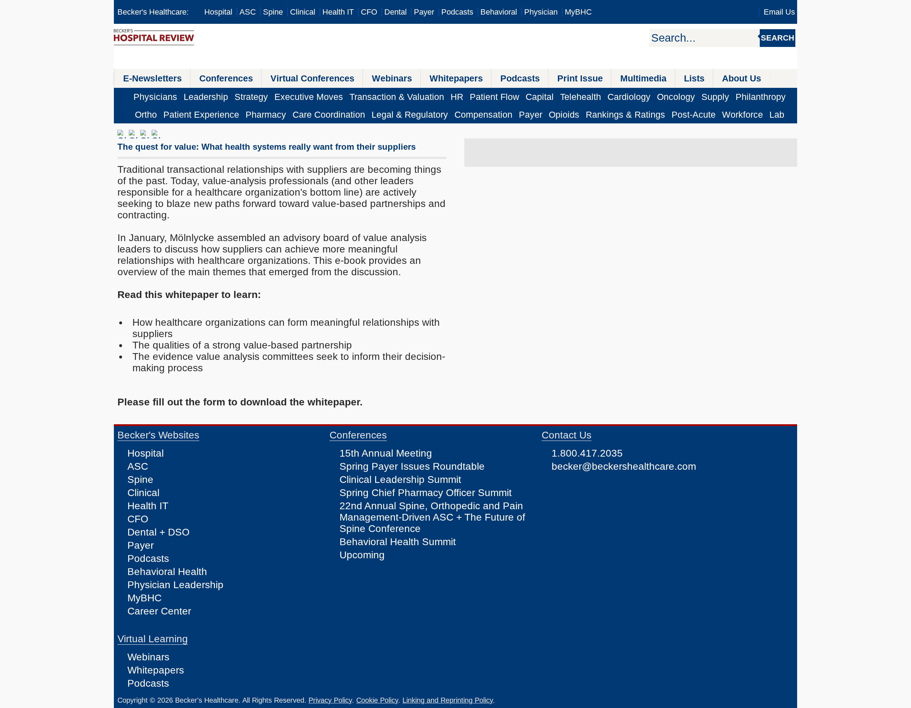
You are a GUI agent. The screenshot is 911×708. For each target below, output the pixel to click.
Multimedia (643, 78)
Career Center (159, 611)
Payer (424, 11)
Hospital (218, 11)
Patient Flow (494, 97)
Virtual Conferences (312, 78)
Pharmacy (266, 114)
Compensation (483, 114)
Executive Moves (308, 97)
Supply (715, 97)
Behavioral (498, 11)
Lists (694, 78)
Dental (395, 11)
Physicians (155, 97)
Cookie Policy (377, 700)
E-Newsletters (152, 78)
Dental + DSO (158, 532)
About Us (741, 78)
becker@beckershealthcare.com (624, 466)
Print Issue (580, 78)
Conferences (226, 78)
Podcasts (457, 11)
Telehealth (580, 97)
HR (457, 97)
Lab (776, 114)
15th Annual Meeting (385, 453)
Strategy (251, 97)
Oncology (676, 97)
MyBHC (578, 11)
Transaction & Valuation (396, 97)
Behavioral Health (167, 571)
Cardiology (629, 97)
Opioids (564, 114)
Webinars (392, 78)
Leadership (206, 97)
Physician (541, 11)
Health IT (338, 11)
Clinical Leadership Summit (400, 479)
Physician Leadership (175, 584)
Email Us (779, 11)
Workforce (742, 114)
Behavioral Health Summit (397, 541)
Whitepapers (456, 78)
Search (777, 37)
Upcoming (362, 554)
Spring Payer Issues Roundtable (412, 466)
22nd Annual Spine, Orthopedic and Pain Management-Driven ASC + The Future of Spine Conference (432, 517)
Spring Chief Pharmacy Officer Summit (425, 492)
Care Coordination (329, 114)
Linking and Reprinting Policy (447, 700)
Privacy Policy (330, 700)
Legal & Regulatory (410, 114)
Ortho (146, 114)
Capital (540, 97)
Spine (273, 11)
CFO (369, 11)
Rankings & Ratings (625, 114)
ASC (247, 11)
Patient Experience (201, 114)
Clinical (302, 11)
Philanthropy (761, 97)
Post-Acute (694, 114)
